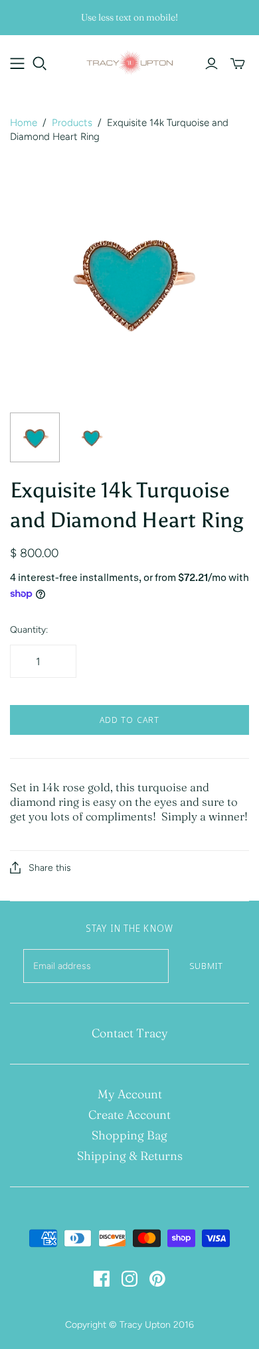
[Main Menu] (17, 63)
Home (23, 123)
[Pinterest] (157, 1279)
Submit (206, 966)
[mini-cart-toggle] (237, 64)
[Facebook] (102, 1279)
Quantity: (29, 629)
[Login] (211, 64)
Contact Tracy (130, 1033)
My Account (130, 1094)
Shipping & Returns (130, 1155)
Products (72, 123)
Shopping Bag (129, 1135)
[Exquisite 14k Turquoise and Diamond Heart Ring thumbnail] (35, 437)
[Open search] (40, 63)
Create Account (129, 1114)
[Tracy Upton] (129, 61)
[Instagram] (129, 1279)
